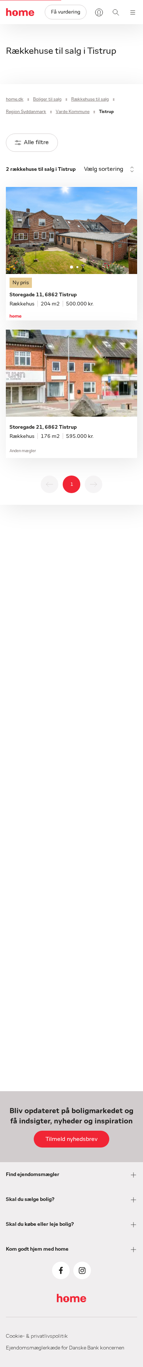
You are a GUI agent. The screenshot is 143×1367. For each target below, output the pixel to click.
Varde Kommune (72, 111)
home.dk (14, 99)
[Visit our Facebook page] (61, 1270)
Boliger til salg (47, 99)
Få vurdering (65, 12)
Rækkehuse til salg (90, 99)
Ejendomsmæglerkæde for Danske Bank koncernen (65, 1348)
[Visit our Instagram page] (82, 1270)
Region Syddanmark (26, 111)
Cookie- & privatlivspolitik (37, 1336)
